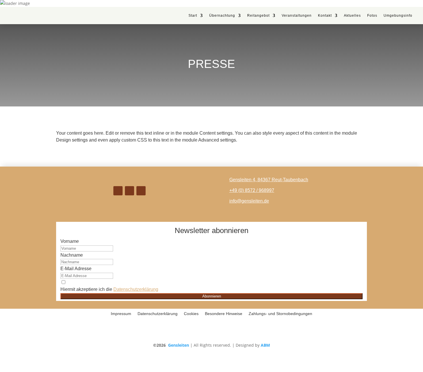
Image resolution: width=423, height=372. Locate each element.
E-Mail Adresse (76, 268)
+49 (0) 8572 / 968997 (251, 190)
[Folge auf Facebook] (129, 190)
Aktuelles (352, 16)
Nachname (71, 255)
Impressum (121, 314)
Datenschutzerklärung (135, 289)
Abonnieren (211, 296)
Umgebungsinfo (398, 16)
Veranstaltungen (297, 16)
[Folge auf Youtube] (141, 190)
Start (192, 16)
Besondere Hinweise (223, 314)
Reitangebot (258, 16)
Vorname (69, 241)
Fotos (372, 16)
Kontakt (325, 16)
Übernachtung (222, 16)
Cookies (191, 314)
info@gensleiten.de (249, 201)
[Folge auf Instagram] (118, 190)
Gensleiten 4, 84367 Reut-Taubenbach (268, 179)
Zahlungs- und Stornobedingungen (280, 314)
